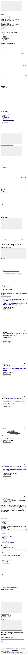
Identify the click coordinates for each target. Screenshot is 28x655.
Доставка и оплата (7, 34)
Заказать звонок (4, 111)
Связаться (3, 21)
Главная (2, 239)
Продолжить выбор (5, 616)
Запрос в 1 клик (7, 309)
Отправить (3, 648)
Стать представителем (8, 40)
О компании (6, 38)
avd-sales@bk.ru (4, 191)
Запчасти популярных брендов (12, 239)
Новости (5, 37)
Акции (4, 36)
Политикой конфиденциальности (9, 650)
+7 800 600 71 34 (7, 560)
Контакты (5, 39)
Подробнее (3, 528)
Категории (3, 258)
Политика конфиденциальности (10, 587)
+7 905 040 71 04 (7, 561)
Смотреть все (4, 28)
